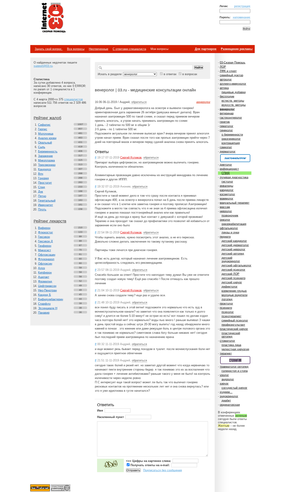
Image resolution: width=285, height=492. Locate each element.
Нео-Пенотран (47, 290)
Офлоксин (45, 263)
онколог (225, 219)
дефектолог (230, 286)
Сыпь (41, 147)
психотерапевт (231, 316)
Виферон (44, 228)
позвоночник (230, 215)
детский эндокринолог (231, 259)
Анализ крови (47, 138)
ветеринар (227, 113)
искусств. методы (234, 105)
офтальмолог (229, 228)
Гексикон (44, 237)
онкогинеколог (231, 138)
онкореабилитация (234, 224)
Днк (40, 191)
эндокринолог (229, 396)
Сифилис (44, 124)
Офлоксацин (46, 254)
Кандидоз (44, 169)
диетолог (226, 164)
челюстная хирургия (235, 349)
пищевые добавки (234, 92)
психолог (228, 312)
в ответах (170, 74)
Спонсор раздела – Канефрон (235, 158)
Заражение (45, 156)
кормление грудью (234, 290)
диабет (226, 400)
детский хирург (232, 282)
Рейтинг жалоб (47, 118)
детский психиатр (233, 278)
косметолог (227, 194)
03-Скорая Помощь (232, 62)
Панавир (43, 312)
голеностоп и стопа (235, 371)
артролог (226, 79)
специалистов (73, 99)
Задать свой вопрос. (49, 49)
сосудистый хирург (234, 387)
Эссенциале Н (47, 308)
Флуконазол (46, 259)
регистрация (242, 6)
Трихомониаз (46, 165)
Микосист (44, 250)
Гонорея (43, 178)
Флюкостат (45, 232)
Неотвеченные (98, 49)
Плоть (42, 209)
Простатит (45, 182)
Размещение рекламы (236, 49)
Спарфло (44, 303)
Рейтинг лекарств (50, 221)
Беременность (47, 151)
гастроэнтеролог (231, 117)
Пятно (42, 196)
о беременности (232, 134)
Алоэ (41, 268)
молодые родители (234, 295)
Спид (41, 187)
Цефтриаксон (47, 286)
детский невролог (233, 249)
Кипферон (45, 272)
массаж (225, 207)
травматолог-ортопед (234, 366)
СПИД (226, 173)
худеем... (226, 392)
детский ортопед (233, 253)
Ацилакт (43, 277)
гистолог (227, 181)
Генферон (44, 245)
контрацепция (231, 143)
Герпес (42, 129)
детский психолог (233, 269)
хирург (224, 383)
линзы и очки (230, 232)
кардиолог (227, 190)
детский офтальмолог (236, 265)
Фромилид (45, 281)
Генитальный (46, 200)
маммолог (226, 198)
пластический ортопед (231, 334)
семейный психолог (235, 320)
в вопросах (189, 74)
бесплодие (227, 96)
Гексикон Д (45, 241)
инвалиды (226, 185)
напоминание (241, 17)
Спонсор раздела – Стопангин (235, 360)
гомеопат (226, 147)
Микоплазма (46, 160)
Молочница (45, 133)
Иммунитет (45, 205)
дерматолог (228, 151)
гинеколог (226, 130)
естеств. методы (233, 100)
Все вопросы (75, 49)
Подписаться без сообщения (162, 470)
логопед (227, 299)
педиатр (225, 236)
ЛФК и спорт (228, 71)
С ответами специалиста (129, 49)
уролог (224, 375)
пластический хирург (234, 329)
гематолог (226, 126)
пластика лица (231, 345)
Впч (40, 173)
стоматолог (227, 340)
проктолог (226, 303)
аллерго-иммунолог (233, 83)
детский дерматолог (235, 245)
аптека (224, 88)
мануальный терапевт (234, 202)
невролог (226, 211)
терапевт (226, 353)
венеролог (227, 109)
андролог (228, 379)
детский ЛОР (230, 274)
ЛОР (223, 66)
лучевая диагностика (234, 177)
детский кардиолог (234, 241)
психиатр (226, 307)
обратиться (139, 102)
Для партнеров (205, 49)
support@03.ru (43, 66)
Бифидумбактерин (50, 299)
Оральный (45, 142)
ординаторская (230, 404)
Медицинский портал (53, 18)
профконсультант (233, 324)
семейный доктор (231, 75)
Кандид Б (44, 294)
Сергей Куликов (131, 157)
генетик (225, 122)
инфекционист (229, 169)
